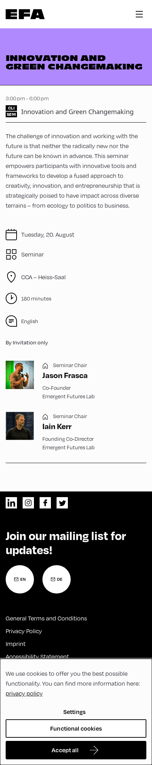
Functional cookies (76, 728)
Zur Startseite (25, 14)
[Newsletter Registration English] (19, 579)
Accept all (65, 750)
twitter (62, 502)
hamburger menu (139, 14)
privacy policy (24, 693)
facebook (45, 502)
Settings (74, 711)
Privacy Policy (24, 631)
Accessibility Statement (37, 656)
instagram (28, 502)
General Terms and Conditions (46, 618)
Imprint (15, 643)
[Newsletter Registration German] (56, 579)
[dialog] (76, 712)
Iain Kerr (56, 426)
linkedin (11, 502)
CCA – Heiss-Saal (43, 277)
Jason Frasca (65, 375)
